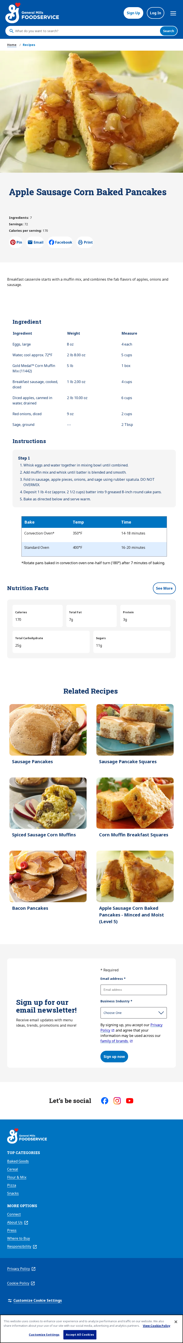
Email (39, 243)
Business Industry (116, 1001)
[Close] (176, 1322)
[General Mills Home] (27, 1136)
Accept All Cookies (80, 1335)
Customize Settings (44, 1335)
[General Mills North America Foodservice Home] (32, 13)
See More (164, 588)
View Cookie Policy (156, 1326)
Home (12, 45)
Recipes (29, 45)
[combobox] (86, 31)
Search (168, 31)
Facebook (63, 242)
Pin (19, 242)
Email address (113, 978)
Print (88, 242)
